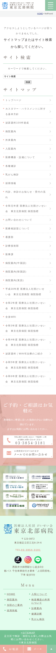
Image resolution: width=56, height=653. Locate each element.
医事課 (9, 254)
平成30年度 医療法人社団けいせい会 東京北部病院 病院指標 (24, 292)
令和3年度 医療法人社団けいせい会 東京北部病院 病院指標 (25, 328)
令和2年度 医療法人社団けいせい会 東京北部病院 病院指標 (25, 306)
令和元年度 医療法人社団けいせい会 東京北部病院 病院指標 (26, 208)
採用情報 (10, 183)
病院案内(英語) (14, 280)
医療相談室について (17, 228)
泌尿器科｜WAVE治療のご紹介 (24, 353)
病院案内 (10, 131)
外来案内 (10, 140)
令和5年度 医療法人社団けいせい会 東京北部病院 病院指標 (25, 365)
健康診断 (36, 613)
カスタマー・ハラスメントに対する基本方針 (25, 111)
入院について (39, 594)
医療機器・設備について (20, 157)
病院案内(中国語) (15, 263)
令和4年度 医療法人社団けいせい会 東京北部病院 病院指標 (25, 342)
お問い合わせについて (18, 219)
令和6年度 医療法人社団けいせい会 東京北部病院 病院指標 (25, 379)
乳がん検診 (12, 174)
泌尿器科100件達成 (17, 122)
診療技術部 (12, 245)
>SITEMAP (28, 632)
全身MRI (10, 317)
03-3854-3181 (31, 550)
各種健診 (10, 166)
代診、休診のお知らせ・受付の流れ (25, 194)
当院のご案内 (15, 605)
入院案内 (10, 148)
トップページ (13, 100)
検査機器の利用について (40, 601)
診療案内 (36, 608)
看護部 (9, 237)
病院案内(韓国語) (15, 271)
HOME (40, 14)
